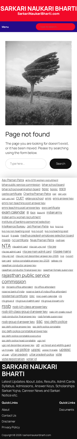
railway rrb (56, 260)
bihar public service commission (21, 185)
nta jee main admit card (37, 251)
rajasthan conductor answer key (19, 265)
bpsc (45, 189)
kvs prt (5, 235)
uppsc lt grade (50, 350)
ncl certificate (20, 240)
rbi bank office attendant (19, 286)
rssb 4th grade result (60, 311)
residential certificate (15, 296)
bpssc (54, 189)
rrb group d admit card (28, 300)
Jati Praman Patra (38, 226)
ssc (39, 321)
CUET (20, 198)
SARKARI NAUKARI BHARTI (38, 8)
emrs (48, 198)
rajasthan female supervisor (58, 270)
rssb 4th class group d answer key (25, 311)
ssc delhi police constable (46, 326)
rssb (6, 306)
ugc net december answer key (18, 345)
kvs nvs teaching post (56, 231)
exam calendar (13, 212)
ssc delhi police (55, 321)
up (38, 345)
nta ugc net (8, 256)
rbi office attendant (44, 286)
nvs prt (69, 256)
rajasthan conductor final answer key (21, 270)
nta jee (51, 246)
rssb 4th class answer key (30, 307)
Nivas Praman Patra (42, 240)
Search (60, 164)
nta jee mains (62, 251)
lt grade (15, 235)
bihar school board (53, 185)
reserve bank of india (13, 291)
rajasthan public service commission (26, 278)
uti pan (5, 354)
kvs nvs (59, 226)
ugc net (41, 340)
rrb (60, 296)
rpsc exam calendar (46, 296)
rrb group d (8, 300)
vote (59, 354)
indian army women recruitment (21, 217)
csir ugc (62, 193)
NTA (6, 245)
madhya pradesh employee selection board (47, 235)
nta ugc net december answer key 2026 (37, 256)
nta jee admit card (11, 251)
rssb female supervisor (50, 316)
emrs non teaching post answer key (23, 203)
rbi (3, 286)
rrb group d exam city (52, 300)
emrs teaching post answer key (21, 208)
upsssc (65, 349)
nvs (62, 256)
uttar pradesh (19, 354)
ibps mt (41, 212)
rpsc (32, 296)
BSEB (62, 189)
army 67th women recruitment (41, 180)
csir (54, 193)
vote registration (13, 359)
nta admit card (20, 246)
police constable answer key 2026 (31, 260)
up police (22, 349)
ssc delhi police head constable (19, 340)
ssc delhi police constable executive (21, 335)
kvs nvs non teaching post (16, 231)
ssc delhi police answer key (16, 326)
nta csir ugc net (37, 246)
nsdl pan (60, 240)
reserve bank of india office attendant (46, 291)
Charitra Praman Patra (37, 194)
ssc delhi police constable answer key (24, 331)
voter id (31, 359)
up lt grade (7, 350)
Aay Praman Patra (13, 180)
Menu (5, 27)
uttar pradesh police (41, 354)
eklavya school (34, 198)
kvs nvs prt (37, 231)
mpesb (6, 240)
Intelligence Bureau (13, 226)
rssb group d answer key (18, 322)
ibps (32, 212)
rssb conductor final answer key (19, 316)
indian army (54, 212)
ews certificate (51, 208)
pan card (6, 260)
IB (28, 212)
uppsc (36, 349)
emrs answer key (63, 198)
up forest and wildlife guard (56, 345)
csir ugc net (8, 198)
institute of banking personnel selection (26, 222)
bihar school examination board (21, 189)
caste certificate (12, 194)
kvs (52, 226)
